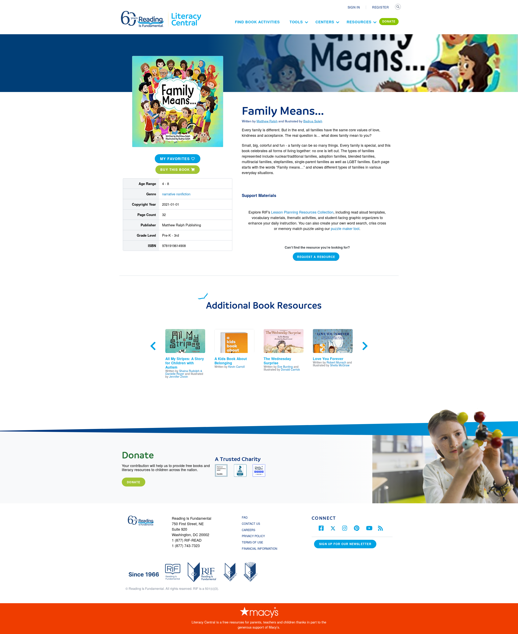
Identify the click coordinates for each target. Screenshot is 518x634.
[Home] (145, 12)
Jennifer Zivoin (178, 376)
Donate (133, 482)
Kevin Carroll (236, 367)
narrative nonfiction (176, 193)
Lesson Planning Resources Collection (302, 212)
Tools (296, 22)
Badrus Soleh (312, 121)
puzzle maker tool (345, 228)
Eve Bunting (285, 367)
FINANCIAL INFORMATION (259, 548)
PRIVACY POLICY (253, 536)
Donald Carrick (290, 369)
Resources (359, 22)
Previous (153, 346)
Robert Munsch (336, 362)
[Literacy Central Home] (186, 12)
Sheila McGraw (339, 365)
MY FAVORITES (175, 158)
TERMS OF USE (254, 542)
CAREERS (248, 530)
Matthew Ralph (267, 121)
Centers (324, 22)
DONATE (389, 21)
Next (365, 346)
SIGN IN (354, 7)
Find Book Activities (257, 22)
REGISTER (380, 7)
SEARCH (398, 7)
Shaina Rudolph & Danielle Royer (183, 372)
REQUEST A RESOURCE (316, 256)
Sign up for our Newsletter (345, 544)
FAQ (244, 517)
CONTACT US (252, 524)
